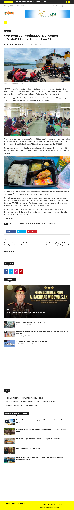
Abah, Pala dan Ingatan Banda (28, 448)
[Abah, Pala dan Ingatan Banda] (9, 450)
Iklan (55, 504)
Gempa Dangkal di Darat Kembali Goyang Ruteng (32, 341)
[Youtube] (62, 6)
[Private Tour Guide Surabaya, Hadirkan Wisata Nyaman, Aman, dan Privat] (9, 422)
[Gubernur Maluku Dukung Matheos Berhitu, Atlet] (9, 334)
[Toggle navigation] (5, 22)
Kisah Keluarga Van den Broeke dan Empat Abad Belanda (38, 439)
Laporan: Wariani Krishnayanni (13, 44)
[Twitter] (56, 6)
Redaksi (50, 504)
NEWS (8, 309)
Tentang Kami (43, 504)
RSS (61, 507)
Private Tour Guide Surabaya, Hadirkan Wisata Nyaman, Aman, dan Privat (42, 421)
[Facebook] (53, 6)
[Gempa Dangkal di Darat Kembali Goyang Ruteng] (9, 343)
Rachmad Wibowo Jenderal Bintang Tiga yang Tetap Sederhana (26, 313)
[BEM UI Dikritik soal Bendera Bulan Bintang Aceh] (9, 324)
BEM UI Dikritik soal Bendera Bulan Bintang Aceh (31, 322)
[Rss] (65, 6)
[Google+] (59, 6)
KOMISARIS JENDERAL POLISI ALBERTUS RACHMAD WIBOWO (24, 398)
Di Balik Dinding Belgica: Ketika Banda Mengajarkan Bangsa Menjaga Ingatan (43, 430)
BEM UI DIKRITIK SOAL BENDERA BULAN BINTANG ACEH (22, 401)
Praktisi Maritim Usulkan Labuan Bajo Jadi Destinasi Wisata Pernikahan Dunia (39, 459)
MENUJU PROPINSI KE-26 (48, 223)
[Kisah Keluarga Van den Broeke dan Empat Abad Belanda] (9, 441)
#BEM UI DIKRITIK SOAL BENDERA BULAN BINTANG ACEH (30, 2)
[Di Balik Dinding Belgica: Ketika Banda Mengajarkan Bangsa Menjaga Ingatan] (9, 431)
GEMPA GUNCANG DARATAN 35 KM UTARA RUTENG (21, 405)
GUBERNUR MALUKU (49, 401)
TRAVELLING (7, 31)
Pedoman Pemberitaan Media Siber (49, 507)
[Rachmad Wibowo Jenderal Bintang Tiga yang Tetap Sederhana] (37, 301)
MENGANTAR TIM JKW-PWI (33, 223)
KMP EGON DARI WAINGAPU (17, 223)
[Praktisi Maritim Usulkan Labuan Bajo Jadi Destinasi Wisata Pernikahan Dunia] (9, 460)
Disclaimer (61, 504)
